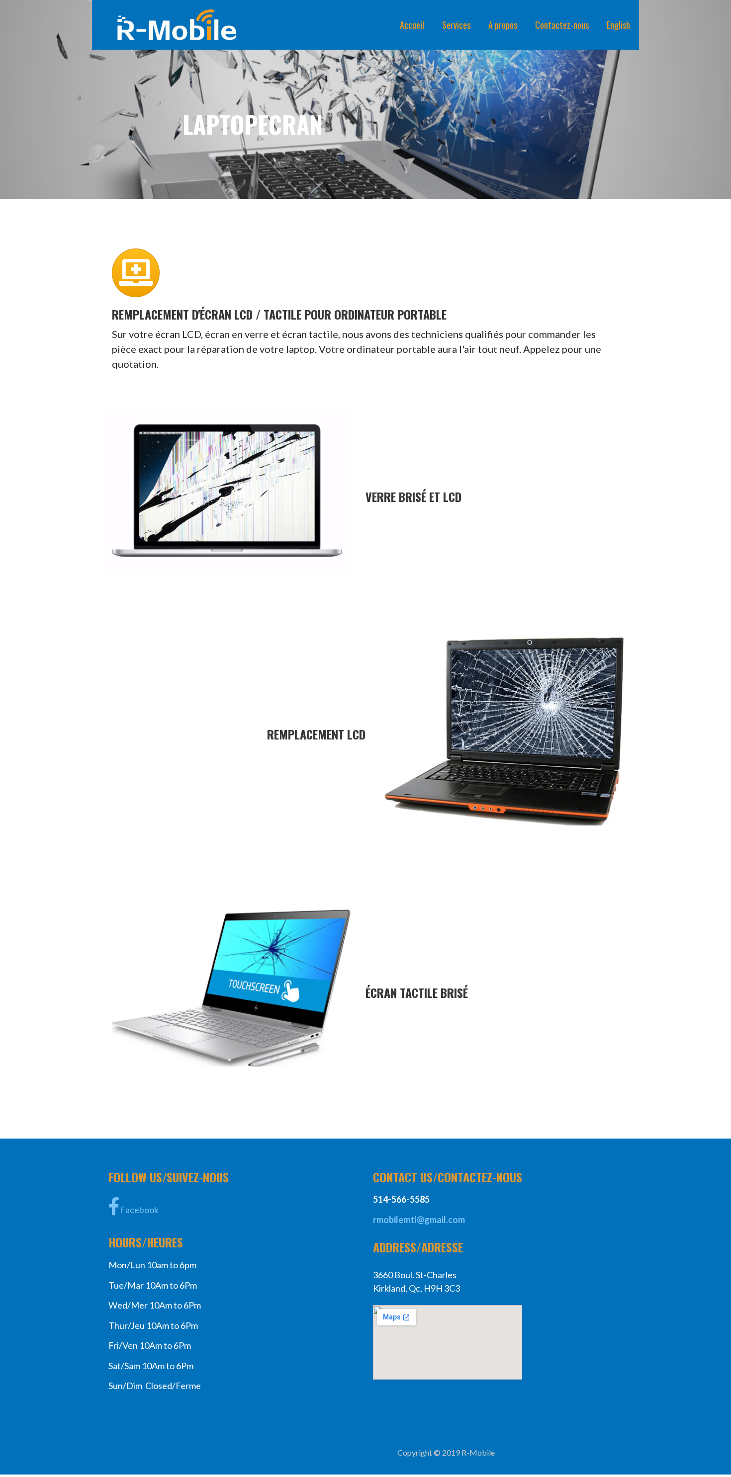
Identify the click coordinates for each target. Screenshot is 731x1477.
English (618, 24)
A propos (502, 24)
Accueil (412, 24)
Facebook (139, 1209)
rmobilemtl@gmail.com (419, 1219)
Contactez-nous (562, 24)
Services (456, 24)
